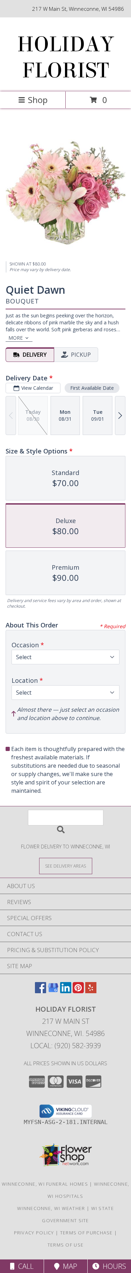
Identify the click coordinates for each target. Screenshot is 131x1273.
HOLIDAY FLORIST (65, 57)
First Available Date (92, 388)
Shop (38, 99)
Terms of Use (66, 1245)
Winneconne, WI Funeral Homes (45, 1184)
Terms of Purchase (86, 1232)
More (15, 337)
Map (68, 1266)
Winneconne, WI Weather (51, 1208)
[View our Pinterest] (78, 991)
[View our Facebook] (40, 991)
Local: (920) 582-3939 (65, 1045)
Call (24, 1266)
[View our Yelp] (90, 991)
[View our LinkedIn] (65, 991)
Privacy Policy (34, 1232)
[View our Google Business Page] (53, 991)
